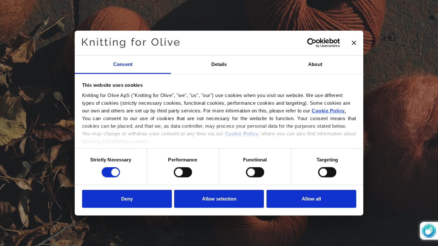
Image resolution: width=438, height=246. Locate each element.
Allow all (311, 198)
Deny (127, 198)
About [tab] (315, 64)
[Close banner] (354, 43)
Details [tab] (219, 64)
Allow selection (219, 198)
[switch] (183, 172)
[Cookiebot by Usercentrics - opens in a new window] (312, 43)
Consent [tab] (122, 64)
